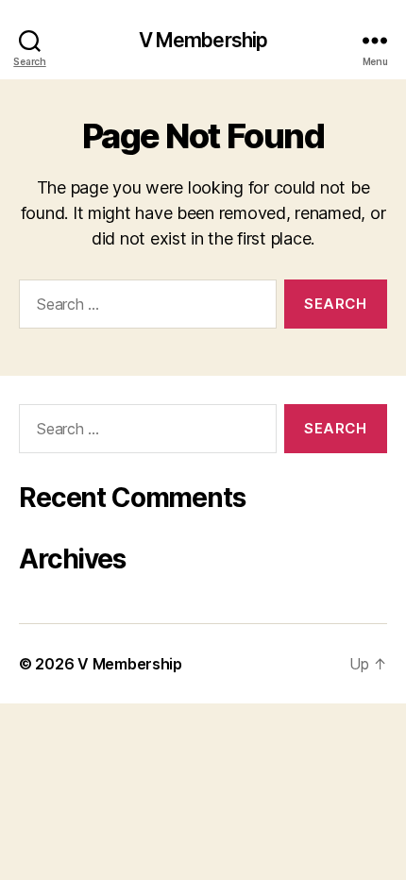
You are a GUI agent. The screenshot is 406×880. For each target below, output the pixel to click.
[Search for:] (144, 307)
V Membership (203, 40)
